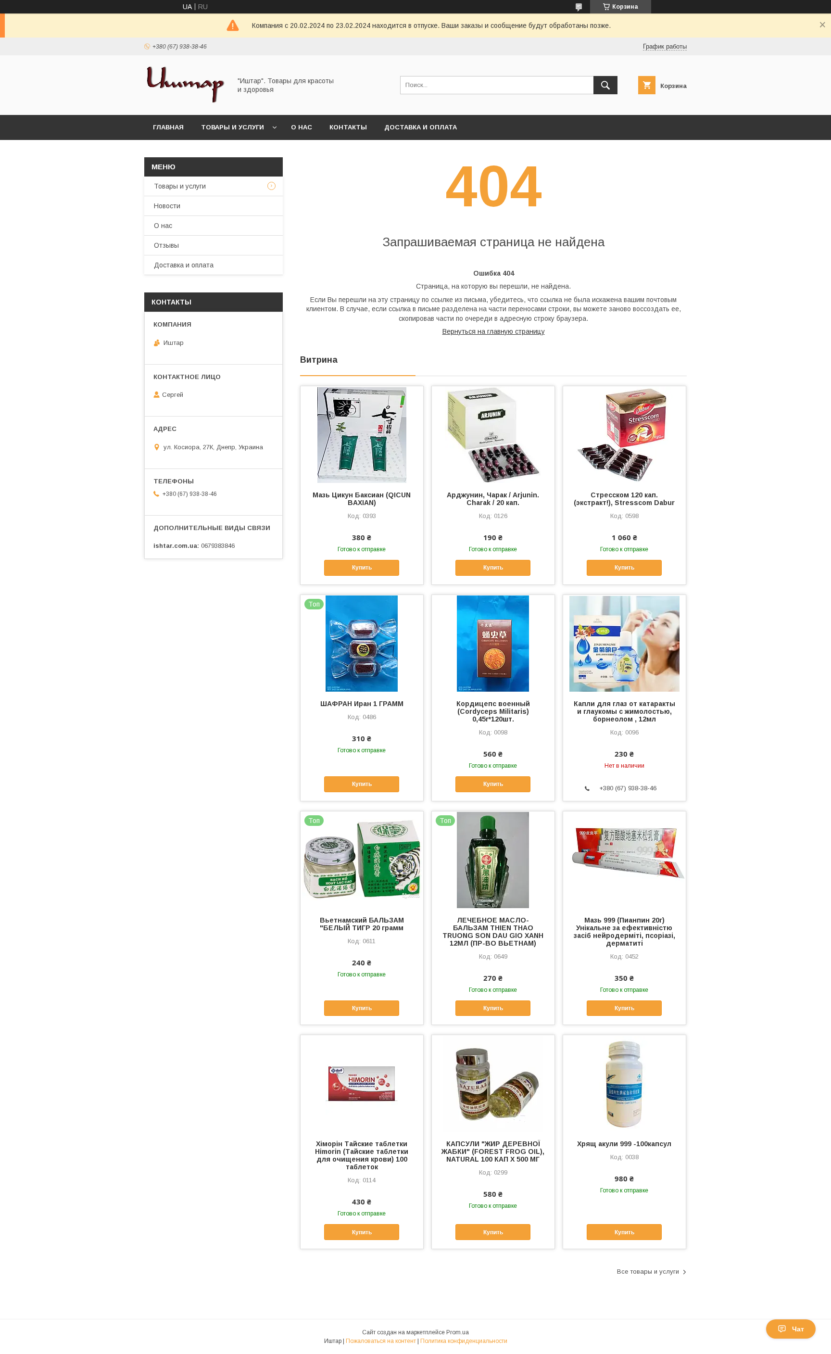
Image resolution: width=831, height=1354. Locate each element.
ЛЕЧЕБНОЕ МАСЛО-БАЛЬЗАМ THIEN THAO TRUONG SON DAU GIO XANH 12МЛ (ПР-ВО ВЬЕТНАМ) (492, 931)
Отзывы (166, 245)
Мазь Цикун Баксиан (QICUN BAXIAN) (362, 498)
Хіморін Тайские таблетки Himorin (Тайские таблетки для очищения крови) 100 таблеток (361, 1155)
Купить (362, 567)
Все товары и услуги (648, 1271)
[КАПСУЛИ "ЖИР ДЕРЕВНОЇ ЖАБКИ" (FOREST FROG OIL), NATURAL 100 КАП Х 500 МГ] (493, 1083)
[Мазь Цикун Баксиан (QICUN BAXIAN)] (362, 434)
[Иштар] (185, 102)
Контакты (348, 127)
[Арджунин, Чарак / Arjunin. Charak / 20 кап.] (493, 434)
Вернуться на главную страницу (493, 331)
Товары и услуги (232, 127)
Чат (798, 1329)
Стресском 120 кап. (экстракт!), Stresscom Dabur (624, 498)
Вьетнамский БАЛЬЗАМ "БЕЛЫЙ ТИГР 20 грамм (362, 924)
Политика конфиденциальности (463, 1341)
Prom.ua (457, 1332)
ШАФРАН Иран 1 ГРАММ (361, 704)
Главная (168, 127)
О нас (301, 127)
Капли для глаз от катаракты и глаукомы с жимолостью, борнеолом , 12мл (624, 711)
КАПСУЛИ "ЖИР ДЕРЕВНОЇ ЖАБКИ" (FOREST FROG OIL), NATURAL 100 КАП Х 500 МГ (492, 1151)
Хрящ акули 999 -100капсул (624, 1144)
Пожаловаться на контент (381, 1341)
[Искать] (605, 85)
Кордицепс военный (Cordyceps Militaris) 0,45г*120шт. (493, 711)
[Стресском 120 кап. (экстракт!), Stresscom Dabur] (624, 434)
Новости (167, 206)
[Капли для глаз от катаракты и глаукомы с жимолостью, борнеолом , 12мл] (624, 643)
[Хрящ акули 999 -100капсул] (624, 1083)
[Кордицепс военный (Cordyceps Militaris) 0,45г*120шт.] (493, 643)
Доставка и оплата (420, 127)
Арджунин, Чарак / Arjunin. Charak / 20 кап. (493, 498)
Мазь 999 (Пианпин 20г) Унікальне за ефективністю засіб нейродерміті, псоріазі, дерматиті (624, 931)
